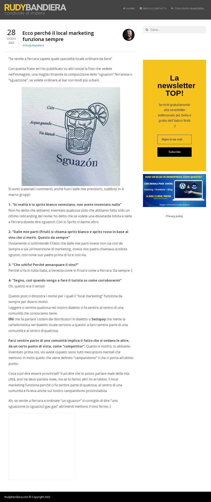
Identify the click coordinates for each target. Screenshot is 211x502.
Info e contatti (154, 8)
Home (131, 8)
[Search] (147, 29)
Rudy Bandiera (34, 45)
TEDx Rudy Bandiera (189, 8)
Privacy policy (174, 216)
